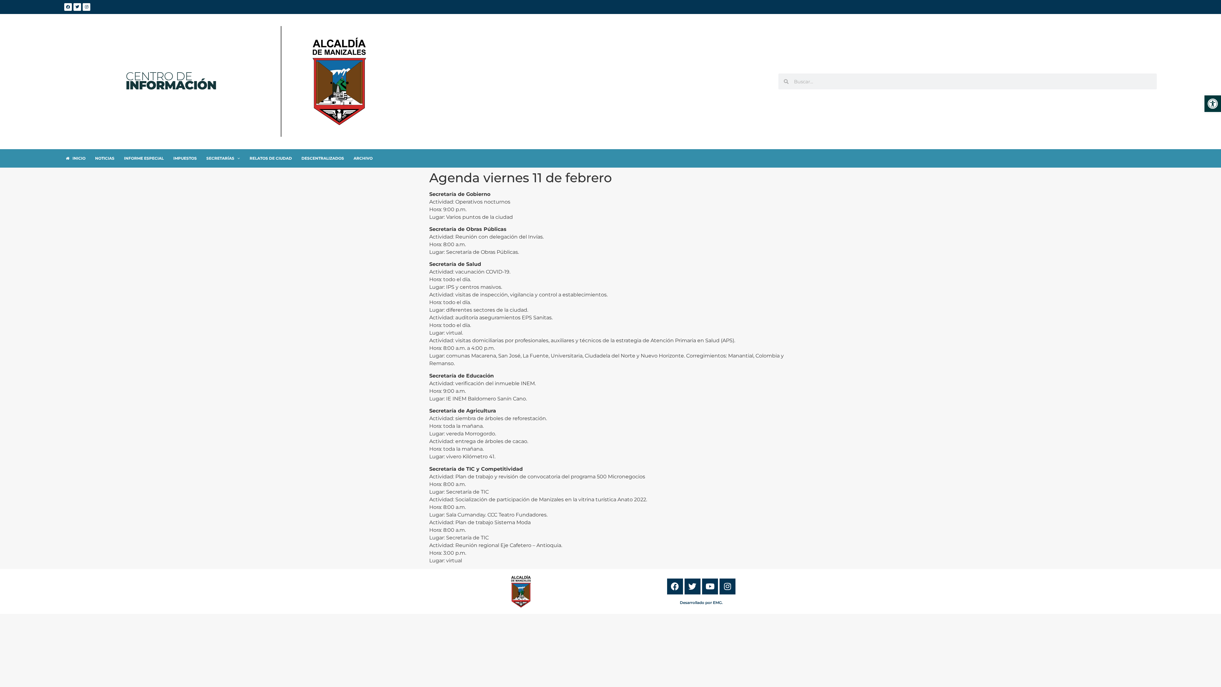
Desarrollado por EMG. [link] (701, 602)
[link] (1212, 103)
